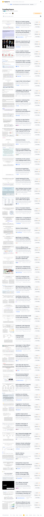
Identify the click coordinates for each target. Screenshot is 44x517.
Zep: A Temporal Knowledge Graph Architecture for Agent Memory (23, 434)
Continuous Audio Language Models (20, 336)
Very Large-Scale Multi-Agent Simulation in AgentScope (22, 257)
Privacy (14, 515)
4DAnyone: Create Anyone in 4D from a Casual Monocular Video (23, 41)
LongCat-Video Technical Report (23, 81)
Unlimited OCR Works (20, 140)
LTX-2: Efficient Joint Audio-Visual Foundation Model (22, 483)
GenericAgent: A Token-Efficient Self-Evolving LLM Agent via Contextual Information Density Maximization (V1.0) (23, 345)
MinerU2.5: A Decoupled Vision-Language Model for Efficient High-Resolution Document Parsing (24, 149)
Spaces (34, 515)
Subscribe (31, 4)
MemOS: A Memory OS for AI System (20, 453)
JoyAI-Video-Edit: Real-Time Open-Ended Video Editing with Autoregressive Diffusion (23, 365)
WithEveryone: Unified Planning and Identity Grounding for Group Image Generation (23, 267)
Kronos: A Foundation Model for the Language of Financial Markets (23, 208)
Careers (20, 515)
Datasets (30, 515)
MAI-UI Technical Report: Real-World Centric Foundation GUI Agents (23, 306)
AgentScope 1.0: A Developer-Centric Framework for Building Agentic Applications (23, 238)
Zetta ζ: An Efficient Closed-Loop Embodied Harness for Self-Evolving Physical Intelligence (23, 247)
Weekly (6, 13)
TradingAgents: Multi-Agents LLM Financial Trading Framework (23, 91)
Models (27, 515)
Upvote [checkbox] (38, 22)
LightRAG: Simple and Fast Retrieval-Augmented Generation (23, 414)
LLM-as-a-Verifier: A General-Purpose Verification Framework (23, 51)
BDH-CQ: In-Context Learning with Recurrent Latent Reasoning (23, 22)
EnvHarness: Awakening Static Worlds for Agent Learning (23, 100)
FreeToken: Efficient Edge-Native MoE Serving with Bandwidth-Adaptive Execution (23, 31)
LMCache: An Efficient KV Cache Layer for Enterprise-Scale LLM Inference (23, 502)
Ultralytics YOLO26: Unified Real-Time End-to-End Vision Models (23, 444)
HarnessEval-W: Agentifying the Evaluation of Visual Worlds (23, 169)
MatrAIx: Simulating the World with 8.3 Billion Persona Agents (23, 198)
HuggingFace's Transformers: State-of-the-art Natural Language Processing (24, 404)
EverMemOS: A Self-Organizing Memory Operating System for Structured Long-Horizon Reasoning (23, 326)
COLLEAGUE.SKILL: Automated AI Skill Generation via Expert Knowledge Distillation (23, 71)
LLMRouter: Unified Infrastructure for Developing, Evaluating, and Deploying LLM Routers (23, 492)
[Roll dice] (40, 16)
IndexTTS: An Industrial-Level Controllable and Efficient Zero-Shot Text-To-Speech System (23, 277)
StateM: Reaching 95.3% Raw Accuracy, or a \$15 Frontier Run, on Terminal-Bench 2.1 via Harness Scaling (24, 179)
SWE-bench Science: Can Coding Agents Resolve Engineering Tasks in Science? (23, 287)
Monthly (10, 13)
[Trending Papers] (12, 13)
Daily (3, 13)
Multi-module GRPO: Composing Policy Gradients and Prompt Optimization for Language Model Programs (23, 385)
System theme (6, 515)
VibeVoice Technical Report (22, 228)
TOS (11, 515)
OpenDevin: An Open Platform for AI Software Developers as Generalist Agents (22, 120)
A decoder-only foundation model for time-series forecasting (23, 316)
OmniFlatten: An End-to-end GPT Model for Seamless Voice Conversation (23, 296)
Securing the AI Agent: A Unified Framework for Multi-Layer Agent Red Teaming (23, 61)
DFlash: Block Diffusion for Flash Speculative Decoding (22, 355)
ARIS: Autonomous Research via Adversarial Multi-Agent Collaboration (22, 374)
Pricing (38, 515)
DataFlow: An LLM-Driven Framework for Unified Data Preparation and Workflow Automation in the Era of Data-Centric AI (23, 394)
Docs (41, 515)
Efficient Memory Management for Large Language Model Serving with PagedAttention (23, 130)
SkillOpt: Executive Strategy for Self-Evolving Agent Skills (22, 473)
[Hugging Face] (24, 515)
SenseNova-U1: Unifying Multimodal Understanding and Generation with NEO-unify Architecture (23, 110)
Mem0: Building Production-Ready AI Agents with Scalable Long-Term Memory (24, 189)
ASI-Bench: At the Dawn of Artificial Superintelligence (22, 424)
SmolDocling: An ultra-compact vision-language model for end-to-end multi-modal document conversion (23, 159)
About (17, 515)
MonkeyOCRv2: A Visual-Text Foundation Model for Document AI (24, 463)
